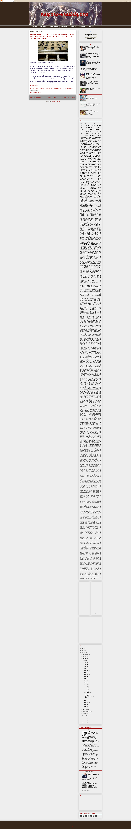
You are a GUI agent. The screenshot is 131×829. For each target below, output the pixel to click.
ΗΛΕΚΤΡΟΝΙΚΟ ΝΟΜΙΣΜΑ (94, 423)
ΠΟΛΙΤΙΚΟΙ (82, 222)
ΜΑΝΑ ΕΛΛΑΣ (96, 543)
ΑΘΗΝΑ (97, 495)
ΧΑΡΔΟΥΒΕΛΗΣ (84, 243)
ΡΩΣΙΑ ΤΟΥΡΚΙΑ (96, 210)
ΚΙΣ (89, 536)
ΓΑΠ (99, 169)
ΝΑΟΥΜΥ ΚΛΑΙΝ (94, 432)
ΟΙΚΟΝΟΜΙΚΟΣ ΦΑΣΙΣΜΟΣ (92, 370)
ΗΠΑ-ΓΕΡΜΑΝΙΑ (93, 309)
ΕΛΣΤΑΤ (99, 228)
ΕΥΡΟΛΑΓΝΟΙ (95, 527)
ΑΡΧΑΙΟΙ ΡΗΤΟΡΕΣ (86, 502)
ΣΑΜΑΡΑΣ (86, 170)
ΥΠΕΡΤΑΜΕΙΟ (82, 574)
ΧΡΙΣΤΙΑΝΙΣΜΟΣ (96, 577)
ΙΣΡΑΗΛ (89, 233)
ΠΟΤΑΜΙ (91, 228)
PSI (91, 408)
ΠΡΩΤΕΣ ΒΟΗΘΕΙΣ (85, 562)
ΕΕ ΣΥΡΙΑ (86, 516)
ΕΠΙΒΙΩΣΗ (90, 256)
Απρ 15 (86, 682)
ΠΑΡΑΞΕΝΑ (92, 481)
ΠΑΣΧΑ (96, 371)
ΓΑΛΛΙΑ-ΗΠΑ (88, 507)
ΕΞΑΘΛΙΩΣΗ (85, 307)
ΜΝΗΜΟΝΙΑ (90, 125)
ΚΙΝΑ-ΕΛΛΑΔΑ (84, 536)
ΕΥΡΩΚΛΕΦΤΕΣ (95, 528)
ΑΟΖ (85, 186)
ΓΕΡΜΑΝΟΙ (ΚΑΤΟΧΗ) (85, 258)
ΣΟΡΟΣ (99, 206)
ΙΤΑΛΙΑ (92, 206)
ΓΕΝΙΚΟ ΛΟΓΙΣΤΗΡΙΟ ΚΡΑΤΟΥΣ (94, 508)
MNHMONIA (85, 232)
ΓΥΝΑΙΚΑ (86, 511)
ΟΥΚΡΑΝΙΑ (94, 186)
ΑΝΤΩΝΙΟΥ (90, 500)
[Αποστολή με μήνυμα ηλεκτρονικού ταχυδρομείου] (31, 90)
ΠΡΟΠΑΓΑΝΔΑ (83, 440)
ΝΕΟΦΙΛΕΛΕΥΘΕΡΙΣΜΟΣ (90, 313)
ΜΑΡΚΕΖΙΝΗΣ (92, 351)
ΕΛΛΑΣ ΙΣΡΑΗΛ (83, 321)
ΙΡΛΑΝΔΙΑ (97, 532)
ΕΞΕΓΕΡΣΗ (91, 246)
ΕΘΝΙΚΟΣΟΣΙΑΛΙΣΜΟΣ (84, 517)
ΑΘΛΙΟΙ (85, 448)
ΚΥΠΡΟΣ (97, 127)
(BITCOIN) (90, 490)
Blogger (72, 826)
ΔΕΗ (84, 218)
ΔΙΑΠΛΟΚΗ (88, 414)
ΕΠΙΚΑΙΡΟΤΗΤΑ (84, 284)
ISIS (83, 379)
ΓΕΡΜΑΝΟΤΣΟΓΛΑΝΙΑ (85, 346)
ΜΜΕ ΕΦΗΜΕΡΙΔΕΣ (92, 329)
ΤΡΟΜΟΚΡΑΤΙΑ (97, 377)
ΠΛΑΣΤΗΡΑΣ (94, 373)
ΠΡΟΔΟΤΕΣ (85, 206)
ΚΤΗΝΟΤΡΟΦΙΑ (83, 541)
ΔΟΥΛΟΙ (92, 454)
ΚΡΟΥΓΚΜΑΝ (83, 393)
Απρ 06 (86, 691)
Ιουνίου (85, 656)
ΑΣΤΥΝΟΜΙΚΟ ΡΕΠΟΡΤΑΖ (94, 217)
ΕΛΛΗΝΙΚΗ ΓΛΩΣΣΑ (85, 388)
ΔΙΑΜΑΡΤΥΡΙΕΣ (89, 513)
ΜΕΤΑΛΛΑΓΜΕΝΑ (84, 369)
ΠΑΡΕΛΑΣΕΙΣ (96, 557)
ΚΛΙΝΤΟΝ (94, 326)
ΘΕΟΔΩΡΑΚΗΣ (97, 269)
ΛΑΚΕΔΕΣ (90, 393)
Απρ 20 (86, 672)
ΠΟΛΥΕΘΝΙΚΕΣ (90, 437)
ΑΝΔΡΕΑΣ (90, 497)
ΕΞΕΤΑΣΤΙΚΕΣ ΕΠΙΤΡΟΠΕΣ (92, 291)
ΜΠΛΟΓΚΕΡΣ (83, 397)
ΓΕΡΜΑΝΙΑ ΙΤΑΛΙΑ (85, 510)
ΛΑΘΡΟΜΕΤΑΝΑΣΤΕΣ (86, 178)
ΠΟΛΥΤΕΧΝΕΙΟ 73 (85, 484)
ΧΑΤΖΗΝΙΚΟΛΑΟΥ (84, 445)
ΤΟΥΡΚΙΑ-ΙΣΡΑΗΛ (96, 375)
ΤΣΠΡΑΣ (86, 572)
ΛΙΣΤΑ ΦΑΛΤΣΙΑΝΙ (95, 472)
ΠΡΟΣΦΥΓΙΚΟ (94, 209)
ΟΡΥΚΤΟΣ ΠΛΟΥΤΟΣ (88, 288)
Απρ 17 (86, 678)
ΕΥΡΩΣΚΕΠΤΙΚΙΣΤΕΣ (94, 389)
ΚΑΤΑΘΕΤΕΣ (83, 349)
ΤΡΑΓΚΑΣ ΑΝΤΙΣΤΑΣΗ (90, 244)
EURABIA (97, 343)
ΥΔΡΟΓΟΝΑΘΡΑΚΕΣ (86, 196)
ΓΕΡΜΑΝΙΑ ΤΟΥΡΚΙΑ (85, 320)
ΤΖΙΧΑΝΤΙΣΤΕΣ (95, 442)
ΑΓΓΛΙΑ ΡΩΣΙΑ (89, 495)
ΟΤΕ (100, 554)
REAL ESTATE (94, 220)
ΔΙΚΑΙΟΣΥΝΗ (43, 26)
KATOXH (90, 222)
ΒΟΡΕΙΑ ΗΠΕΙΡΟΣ (84, 451)
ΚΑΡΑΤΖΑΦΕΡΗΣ (84, 348)
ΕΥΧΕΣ (83, 324)
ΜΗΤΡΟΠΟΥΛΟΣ (83, 474)
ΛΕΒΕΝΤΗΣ (98, 393)
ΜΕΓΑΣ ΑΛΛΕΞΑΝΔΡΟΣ (87, 285)
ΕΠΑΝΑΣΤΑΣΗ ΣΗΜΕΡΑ (86, 251)
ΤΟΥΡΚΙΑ (82, 163)
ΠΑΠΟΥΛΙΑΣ (98, 330)
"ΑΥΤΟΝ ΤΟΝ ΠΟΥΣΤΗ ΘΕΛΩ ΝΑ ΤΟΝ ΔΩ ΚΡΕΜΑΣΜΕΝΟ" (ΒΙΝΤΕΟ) (92, 82)
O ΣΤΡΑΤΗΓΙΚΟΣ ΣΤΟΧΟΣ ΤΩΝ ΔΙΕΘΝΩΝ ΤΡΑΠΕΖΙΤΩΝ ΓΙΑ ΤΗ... (89, 695)
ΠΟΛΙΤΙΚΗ (73, 26)
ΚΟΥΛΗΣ (82, 294)
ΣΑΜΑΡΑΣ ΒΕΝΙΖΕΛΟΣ (93, 374)
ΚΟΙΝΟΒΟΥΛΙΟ (83, 281)
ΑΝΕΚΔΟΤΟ (98, 448)
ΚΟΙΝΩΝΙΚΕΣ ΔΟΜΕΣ (93, 537)
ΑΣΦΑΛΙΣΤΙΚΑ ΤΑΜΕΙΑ (92, 213)
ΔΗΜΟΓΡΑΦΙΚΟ (83, 360)
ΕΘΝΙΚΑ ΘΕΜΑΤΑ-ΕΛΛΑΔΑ (88, 771)
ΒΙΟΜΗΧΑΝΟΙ (96, 450)
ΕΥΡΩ (81, 204)
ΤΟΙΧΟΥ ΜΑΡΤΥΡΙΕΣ (84, 570)
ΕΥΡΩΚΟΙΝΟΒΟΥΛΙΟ (95, 464)
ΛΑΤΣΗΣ (95, 542)
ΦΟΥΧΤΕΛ (91, 316)
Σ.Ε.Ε (89, 485)
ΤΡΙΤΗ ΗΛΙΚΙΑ (92, 570)
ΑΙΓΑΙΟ (95, 248)
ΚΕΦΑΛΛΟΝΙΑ (96, 469)
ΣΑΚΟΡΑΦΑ (82, 567)
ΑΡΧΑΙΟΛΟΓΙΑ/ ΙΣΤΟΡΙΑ (88, 167)
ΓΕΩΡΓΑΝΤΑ (82, 453)
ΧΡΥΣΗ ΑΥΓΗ (93, 141)
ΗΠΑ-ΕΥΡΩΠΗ (94, 293)
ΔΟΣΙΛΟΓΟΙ (94, 382)
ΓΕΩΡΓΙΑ (96, 258)
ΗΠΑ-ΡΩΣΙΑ (83, 260)
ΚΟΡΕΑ (99, 246)
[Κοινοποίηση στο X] (34, 90)
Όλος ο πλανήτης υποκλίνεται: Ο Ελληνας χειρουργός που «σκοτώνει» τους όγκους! (93, 112)
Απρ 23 (86, 668)
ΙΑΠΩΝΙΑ (81, 532)
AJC (95, 490)
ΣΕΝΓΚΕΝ (82, 375)
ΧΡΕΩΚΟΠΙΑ (83, 246)
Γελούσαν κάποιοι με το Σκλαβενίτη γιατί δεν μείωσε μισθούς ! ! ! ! (92, 47)
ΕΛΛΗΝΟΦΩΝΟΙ (83, 461)
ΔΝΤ (81, 146)
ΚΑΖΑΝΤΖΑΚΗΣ (85, 335)
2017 (83, 652)
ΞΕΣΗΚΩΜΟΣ (83, 220)
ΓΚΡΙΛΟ (90, 359)
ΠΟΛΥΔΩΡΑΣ (83, 374)
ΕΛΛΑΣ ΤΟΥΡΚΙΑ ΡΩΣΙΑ (91, 521)
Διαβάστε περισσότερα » (35, 85)
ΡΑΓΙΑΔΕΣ (91, 352)
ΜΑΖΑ (94, 294)
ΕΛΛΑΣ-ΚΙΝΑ (92, 419)
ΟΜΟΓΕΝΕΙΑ (96, 476)
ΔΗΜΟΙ (88, 512)
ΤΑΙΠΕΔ (86, 152)
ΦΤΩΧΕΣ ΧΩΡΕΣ (83, 490)
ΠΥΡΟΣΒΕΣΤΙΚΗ (83, 563)
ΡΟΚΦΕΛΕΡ (98, 563)
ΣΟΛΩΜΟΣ (84, 568)
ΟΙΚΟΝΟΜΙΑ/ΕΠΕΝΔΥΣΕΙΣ (93, 151)
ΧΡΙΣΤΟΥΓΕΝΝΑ (91, 356)
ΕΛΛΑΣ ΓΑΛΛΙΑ (90, 417)
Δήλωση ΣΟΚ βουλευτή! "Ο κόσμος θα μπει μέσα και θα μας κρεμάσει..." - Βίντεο (93, 62)
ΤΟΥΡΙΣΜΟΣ (83, 355)
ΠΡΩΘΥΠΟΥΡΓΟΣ (84, 400)
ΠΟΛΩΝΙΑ (96, 439)
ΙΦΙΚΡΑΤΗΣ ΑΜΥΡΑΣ (93, 533)
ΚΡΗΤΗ (95, 311)
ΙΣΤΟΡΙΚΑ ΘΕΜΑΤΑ (86, 782)
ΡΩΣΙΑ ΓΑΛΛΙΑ (84, 564)
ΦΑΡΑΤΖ (96, 252)
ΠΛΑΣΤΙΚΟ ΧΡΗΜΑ (84, 559)
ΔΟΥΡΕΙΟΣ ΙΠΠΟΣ (89, 515)
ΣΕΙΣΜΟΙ (85, 276)
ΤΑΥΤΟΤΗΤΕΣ (95, 569)
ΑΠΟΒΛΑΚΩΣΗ (94, 410)
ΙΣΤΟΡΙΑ (89, 146)
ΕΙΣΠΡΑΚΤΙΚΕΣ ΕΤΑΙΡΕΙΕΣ (85, 518)
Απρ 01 (86, 706)
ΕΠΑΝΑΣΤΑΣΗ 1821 (87, 225)
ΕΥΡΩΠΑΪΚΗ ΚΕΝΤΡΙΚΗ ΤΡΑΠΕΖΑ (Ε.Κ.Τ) (90, 205)
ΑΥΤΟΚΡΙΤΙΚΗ (90, 503)
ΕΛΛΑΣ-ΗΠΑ (90, 306)
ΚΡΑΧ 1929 (95, 539)
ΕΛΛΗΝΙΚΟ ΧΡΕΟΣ (90, 145)
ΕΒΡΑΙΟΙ (96, 197)
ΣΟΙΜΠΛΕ (83, 173)
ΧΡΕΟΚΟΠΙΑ (83, 253)
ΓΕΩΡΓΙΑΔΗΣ (83, 382)
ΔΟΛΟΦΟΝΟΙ (87, 454)
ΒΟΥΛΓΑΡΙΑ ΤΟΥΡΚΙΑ (89, 506)
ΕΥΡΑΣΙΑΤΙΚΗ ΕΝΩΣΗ (84, 527)
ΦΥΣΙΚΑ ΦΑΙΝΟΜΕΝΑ (84, 575)
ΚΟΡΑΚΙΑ (98, 426)
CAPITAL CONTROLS (90, 272)
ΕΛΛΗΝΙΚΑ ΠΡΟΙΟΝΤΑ (95, 255)
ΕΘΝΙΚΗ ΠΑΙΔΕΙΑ (93, 166)
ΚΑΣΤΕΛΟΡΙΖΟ (88, 469)
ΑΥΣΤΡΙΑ (82, 411)
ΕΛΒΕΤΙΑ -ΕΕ (96, 518)
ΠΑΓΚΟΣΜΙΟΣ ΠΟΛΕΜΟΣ (88, 189)
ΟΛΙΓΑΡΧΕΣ (95, 433)
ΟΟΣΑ (81, 371)
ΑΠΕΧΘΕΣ (97, 449)
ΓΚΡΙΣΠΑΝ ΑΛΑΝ (95, 453)
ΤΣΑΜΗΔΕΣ (91, 489)
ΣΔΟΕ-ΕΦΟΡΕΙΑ (95, 485)
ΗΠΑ (85, 192)
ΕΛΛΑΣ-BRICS (93, 459)
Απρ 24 (86, 666)
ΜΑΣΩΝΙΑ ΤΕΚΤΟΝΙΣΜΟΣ (93, 428)
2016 (83, 715)
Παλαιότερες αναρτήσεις (68, 97)
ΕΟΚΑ (90, 461)
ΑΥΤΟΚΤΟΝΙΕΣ (89, 411)
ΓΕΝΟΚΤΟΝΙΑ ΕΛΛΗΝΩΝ (86, 290)
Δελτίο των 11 (85, 729)
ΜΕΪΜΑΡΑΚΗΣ (98, 546)
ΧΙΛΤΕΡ (89, 577)
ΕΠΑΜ (81, 422)
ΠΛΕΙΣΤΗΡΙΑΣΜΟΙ (85, 181)
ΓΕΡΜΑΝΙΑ (93, 214)
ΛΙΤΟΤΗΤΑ (90, 543)
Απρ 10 (86, 686)
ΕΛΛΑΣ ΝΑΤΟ (97, 362)
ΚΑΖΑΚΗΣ (94, 164)
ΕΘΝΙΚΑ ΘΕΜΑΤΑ (93, 129)
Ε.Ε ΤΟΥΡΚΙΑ (91, 361)
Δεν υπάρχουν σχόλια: (68, 88)
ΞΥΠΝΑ (97, 553)
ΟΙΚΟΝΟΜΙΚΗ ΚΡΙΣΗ (85, 252)
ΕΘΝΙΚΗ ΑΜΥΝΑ (54, 26)
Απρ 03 (86, 704)
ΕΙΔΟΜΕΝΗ (95, 517)
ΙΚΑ (83, 424)
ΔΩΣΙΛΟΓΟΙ (84, 133)
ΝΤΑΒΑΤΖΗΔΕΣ (84, 275)
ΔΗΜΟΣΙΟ (84, 236)
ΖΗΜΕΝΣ (84, 423)
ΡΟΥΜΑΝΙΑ (97, 484)
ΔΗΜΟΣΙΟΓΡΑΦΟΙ (87, 303)
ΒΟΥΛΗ (82, 227)
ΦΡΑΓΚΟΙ (97, 574)
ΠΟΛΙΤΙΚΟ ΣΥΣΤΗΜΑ (95, 436)
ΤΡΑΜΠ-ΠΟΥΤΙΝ (94, 405)
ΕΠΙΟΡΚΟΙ (87, 422)
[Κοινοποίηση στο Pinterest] (37, 90)
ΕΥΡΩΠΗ (96, 265)
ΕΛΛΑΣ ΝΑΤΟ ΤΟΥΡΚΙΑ (91, 458)
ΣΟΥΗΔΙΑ (90, 568)
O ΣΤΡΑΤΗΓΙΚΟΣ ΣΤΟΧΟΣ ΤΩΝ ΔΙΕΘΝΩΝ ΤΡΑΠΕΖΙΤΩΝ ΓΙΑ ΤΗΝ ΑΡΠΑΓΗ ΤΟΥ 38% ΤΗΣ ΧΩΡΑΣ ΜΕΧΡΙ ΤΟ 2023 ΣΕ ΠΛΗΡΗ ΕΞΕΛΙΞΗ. (52, 36)
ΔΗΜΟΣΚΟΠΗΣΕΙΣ (93, 282)
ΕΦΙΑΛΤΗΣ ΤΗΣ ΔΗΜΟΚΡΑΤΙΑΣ (89, 391)
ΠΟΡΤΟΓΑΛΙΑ (83, 298)
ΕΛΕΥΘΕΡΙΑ (96, 320)
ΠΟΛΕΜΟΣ (98, 482)
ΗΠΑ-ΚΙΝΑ (90, 324)
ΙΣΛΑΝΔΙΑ (98, 334)
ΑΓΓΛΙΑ (96, 225)
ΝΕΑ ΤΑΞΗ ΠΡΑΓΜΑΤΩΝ (95, 312)
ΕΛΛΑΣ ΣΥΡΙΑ (83, 419)
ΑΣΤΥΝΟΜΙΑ (83, 282)
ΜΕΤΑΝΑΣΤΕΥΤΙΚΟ (85, 286)
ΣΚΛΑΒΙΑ (82, 342)
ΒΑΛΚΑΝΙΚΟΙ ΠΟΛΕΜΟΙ (93, 380)
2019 (83, 648)
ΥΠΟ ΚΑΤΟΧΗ (94, 355)
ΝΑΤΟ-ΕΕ (95, 547)
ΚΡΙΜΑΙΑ (95, 328)
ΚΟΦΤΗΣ (91, 538)
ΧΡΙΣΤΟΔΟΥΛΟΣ (93, 406)
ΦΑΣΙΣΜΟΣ (90, 574)
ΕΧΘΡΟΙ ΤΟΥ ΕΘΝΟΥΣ (92, 466)
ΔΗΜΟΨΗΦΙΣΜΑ (84, 274)
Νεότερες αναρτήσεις (36, 97)
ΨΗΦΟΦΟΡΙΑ (82, 578)
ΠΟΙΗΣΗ (99, 275)
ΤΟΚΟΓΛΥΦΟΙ (37, 92)
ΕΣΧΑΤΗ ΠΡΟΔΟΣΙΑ (86, 366)
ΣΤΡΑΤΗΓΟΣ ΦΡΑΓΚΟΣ (93, 486)
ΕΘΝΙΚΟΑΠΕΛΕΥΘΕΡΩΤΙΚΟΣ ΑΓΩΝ (89, 200)
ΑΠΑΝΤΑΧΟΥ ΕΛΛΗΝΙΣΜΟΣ (90, 357)
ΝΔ (100, 329)
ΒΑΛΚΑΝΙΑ (82, 380)
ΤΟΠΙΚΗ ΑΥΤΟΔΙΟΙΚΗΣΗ (87, 242)
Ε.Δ (97, 211)
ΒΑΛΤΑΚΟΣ (97, 505)
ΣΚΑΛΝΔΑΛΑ (91, 402)
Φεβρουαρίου (86, 711)
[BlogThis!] (32, 90)
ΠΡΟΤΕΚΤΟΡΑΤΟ (84, 210)
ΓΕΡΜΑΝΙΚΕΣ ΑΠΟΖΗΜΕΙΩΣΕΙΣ (90, 155)
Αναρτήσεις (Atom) (56, 101)
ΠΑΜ (100, 480)
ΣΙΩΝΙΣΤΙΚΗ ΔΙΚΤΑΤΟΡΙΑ (93, 353)
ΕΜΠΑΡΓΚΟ (82, 523)
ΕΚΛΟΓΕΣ (98, 143)
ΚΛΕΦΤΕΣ (88, 470)
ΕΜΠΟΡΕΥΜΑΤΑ (97, 365)
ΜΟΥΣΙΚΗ (82, 431)
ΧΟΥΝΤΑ (92, 277)
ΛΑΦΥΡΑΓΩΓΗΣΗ (83, 543)
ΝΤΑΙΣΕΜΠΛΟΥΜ (83, 553)
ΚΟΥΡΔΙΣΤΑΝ (95, 368)
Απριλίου (85, 660)
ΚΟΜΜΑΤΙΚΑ (82, 538)
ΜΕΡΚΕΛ (94, 193)
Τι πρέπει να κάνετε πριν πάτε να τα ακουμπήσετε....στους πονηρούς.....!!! (93, 104)
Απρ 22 (86, 670)
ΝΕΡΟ (99, 351)
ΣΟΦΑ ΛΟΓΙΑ (82, 26)
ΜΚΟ (99, 261)
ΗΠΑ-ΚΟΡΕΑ (90, 467)
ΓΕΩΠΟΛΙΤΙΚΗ (83, 334)
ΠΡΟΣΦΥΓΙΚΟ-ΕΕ (89, 339)
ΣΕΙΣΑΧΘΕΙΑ (82, 486)
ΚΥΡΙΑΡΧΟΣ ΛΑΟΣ (86, 427)
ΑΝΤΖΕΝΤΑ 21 (83, 500)
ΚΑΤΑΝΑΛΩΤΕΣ (85, 368)
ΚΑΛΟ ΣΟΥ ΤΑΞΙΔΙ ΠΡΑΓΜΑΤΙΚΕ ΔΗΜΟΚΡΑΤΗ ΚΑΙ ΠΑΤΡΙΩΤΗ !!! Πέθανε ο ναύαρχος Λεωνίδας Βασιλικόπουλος (93, 76)
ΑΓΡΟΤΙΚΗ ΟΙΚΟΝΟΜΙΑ (88, 211)
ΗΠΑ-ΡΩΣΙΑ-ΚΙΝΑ (97, 366)
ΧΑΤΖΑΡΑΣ (82, 356)
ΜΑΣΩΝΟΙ (82, 544)
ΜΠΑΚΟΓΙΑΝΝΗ (94, 396)
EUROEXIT (90, 491)
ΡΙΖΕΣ (93, 563)
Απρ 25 (86, 664)
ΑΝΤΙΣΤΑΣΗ (34, 26)
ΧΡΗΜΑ (90, 343)
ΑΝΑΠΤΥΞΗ (90, 302)
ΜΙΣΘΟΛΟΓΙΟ (91, 474)
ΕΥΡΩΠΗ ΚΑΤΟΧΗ (96, 422)
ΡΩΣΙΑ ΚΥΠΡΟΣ (91, 564)
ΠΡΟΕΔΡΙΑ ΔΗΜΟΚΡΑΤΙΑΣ (90, 262)
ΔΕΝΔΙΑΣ (92, 511)
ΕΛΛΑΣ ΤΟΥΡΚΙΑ (85, 190)
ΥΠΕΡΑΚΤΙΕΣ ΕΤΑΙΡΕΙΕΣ (93, 573)
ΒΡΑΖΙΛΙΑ (97, 506)
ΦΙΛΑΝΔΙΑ (97, 489)
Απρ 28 (86, 662)
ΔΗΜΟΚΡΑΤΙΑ (83, 255)
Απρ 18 (86, 676)
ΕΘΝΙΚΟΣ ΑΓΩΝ (83, 456)
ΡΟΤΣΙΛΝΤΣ (91, 201)
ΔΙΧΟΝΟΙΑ (82, 515)
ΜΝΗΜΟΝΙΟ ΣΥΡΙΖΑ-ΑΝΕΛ (86, 338)
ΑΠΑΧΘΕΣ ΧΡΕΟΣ (92, 344)
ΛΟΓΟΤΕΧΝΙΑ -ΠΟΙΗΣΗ (95, 247)
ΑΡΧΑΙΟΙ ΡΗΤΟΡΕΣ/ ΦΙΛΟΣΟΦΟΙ (89, 249)
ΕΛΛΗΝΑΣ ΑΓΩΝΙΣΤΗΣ (94, 421)
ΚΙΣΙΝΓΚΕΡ (85, 270)
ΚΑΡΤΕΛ (81, 469)
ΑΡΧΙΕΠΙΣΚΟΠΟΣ (95, 502)
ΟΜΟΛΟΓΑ (82, 435)
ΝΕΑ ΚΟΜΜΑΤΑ (88, 548)
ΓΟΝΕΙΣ (81, 511)
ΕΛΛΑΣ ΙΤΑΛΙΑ (91, 384)
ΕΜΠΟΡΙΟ (82, 201)
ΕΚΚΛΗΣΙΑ (91, 304)
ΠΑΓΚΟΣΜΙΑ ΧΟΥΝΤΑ (87, 479)
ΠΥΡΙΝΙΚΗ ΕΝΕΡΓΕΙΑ (95, 400)
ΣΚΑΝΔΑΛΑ (86, 160)
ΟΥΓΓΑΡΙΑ (88, 371)
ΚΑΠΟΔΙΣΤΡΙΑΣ (83, 311)
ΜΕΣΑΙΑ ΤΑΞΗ (96, 544)
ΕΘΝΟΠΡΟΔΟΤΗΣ (92, 456)
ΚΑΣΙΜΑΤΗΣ (83, 326)
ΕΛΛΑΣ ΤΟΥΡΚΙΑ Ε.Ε (92, 387)
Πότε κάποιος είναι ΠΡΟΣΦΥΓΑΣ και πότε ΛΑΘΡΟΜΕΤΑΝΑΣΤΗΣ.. (92, 97)
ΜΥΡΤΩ (90, 547)
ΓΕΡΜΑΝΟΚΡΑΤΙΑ (95, 510)
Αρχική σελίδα (52, 97)
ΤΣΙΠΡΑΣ (94, 192)
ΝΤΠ (92, 275)
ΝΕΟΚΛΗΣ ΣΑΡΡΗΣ (97, 549)
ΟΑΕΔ (81, 554)
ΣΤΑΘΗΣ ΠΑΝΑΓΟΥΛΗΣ (85, 569)
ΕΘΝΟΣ (84, 247)
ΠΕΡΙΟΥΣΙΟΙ (83, 399)
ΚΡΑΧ (87, 471)
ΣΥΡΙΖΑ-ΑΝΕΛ (83, 277)
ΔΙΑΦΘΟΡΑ (96, 414)
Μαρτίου (85, 709)
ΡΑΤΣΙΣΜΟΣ (83, 238)
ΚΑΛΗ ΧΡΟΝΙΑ (95, 424)
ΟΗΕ (83, 370)
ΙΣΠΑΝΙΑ (89, 392)
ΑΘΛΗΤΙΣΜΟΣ (83, 496)
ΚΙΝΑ (84, 234)
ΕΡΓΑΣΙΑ (94, 173)
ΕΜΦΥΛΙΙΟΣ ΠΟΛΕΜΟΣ (90, 523)
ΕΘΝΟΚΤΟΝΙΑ (90, 415)
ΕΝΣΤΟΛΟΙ (98, 306)
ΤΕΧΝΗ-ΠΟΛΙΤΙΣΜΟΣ (85, 442)
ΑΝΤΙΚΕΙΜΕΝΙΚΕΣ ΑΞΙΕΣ (87, 449)
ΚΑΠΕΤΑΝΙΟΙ (96, 392)
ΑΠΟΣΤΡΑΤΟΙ (83, 199)
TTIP (97, 279)
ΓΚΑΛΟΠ (88, 453)
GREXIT (91, 279)
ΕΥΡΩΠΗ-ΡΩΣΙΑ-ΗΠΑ (96, 322)
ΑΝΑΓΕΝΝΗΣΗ (91, 448)
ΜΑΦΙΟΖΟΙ (88, 544)
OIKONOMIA (95, 317)
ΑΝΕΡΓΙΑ (98, 356)
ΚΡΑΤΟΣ (81, 471)
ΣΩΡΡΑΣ (88, 375)
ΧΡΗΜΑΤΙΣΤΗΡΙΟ (94, 300)
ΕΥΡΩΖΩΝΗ (93, 195)
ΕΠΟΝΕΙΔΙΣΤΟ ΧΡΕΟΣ (93, 526)
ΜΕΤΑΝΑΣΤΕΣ (96, 158)
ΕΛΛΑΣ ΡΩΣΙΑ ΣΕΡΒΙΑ (93, 418)
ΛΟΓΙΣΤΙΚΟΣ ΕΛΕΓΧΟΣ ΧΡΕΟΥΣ (90, 395)
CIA (100, 406)
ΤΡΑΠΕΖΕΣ (91, 26)
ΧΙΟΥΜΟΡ (82, 333)
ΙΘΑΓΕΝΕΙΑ (92, 532)
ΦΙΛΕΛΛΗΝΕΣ (83, 406)
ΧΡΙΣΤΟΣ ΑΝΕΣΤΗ (91, 378)
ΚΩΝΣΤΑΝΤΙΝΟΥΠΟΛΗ (84, 472)
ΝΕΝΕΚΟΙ (97, 397)
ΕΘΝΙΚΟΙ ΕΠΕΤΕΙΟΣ (94, 455)
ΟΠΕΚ (96, 554)
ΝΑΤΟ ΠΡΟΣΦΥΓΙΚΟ (96, 369)
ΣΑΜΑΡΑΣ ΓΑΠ (89, 567)
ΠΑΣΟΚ (85, 229)
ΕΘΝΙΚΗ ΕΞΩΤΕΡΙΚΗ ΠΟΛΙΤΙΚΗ (90, 203)
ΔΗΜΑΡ (97, 359)
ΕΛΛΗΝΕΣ (95, 274)
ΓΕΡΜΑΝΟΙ (83, 137)
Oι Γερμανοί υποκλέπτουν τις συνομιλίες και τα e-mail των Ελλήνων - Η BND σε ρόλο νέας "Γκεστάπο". (93, 55)
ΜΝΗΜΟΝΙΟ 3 (83, 396)
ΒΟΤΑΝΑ (97, 318)
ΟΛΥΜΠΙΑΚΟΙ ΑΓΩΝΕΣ (88, 554)
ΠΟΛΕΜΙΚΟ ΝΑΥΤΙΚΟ (92, 239)
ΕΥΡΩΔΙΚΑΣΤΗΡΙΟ (83, 528)
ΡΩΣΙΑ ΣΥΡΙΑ (95, 340)
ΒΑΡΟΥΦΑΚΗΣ (83, 230)
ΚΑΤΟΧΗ (83, 127)
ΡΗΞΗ (89, 563)
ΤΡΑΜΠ (82, 217)
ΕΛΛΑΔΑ (82, 213)
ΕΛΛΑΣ (98, 181)
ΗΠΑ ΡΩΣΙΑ (91, 334)
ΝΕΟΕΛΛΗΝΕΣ (88, 549)
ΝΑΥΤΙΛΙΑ (90, 397)
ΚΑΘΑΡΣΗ (97, 467)
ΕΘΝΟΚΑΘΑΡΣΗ (84, 383)
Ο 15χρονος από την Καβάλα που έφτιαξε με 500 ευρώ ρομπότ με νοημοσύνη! (88, 69)
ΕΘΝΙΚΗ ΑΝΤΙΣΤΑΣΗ (88, 208)
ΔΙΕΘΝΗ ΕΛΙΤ (83, 361)
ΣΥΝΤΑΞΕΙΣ (83, 140)
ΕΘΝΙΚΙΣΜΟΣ (84, 455)
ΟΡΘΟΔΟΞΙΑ (95, 297)
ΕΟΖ (84, 256)
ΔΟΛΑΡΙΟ (82, 415)
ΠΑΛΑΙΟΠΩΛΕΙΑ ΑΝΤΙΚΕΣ (92, 480)
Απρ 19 (86, 674)
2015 (83, 718)
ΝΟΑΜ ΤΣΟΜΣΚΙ (84, 297)
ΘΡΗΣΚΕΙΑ (83, 193)
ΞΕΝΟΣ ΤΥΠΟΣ (91, 553)
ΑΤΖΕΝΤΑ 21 (82, 503)
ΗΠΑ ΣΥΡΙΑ (89, 531)
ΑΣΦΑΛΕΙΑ (82, 450)
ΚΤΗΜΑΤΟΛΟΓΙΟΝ (95, 471)
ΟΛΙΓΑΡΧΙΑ (90, 476)
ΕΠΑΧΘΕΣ (97, 461)
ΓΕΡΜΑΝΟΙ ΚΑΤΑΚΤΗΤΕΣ (88, 413)
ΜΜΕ (94, 140)
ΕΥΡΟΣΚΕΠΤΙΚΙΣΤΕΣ (84, 464)
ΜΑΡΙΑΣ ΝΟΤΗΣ (84, 237)
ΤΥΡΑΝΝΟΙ (92, 572)
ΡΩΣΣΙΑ (85, 441)
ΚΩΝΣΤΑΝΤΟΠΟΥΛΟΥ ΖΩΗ (87, 261)
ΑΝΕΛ (97, 497)
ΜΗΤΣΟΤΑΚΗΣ (83, 312)
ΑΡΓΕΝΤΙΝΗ (83, 359)
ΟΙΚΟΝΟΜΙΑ (64, 26)
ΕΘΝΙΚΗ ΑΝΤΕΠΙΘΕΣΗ (87, 280)
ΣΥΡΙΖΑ (89, 197)
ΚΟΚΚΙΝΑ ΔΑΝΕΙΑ (93, 260)
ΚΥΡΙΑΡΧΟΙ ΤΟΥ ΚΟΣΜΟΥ (93, 541)
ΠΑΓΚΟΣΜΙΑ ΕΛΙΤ (85, 315)
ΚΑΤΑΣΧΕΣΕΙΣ (84, 179)
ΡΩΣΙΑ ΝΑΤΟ (84, 266)
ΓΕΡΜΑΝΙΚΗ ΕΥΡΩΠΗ (87, 169)
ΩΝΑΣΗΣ (88, 578)
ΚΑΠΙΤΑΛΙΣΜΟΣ (83, 426)
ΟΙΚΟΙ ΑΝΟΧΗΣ (97, 286)
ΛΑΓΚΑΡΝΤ (82, 329)
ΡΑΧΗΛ (88, 340)
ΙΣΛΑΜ (85, 183)
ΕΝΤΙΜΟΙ (99, 523)
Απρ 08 (86, 689)
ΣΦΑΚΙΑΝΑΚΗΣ (90, 404)
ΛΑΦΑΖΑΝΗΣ (96, 427)
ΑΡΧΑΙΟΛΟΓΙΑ (94, 229)
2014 (83, 720)
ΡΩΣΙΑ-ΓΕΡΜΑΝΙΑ (86, 331)
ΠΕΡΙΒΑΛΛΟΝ (83, 373)
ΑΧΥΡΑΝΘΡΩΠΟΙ (89, 505)
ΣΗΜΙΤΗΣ (82, 263)
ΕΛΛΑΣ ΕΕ (82, 521)
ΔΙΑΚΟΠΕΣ (82, 513)
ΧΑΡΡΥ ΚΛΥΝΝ (94, 257)
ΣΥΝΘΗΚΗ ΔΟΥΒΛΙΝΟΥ (85, 487)
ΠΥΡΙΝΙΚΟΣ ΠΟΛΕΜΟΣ (94, 562)
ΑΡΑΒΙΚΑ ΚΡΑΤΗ (89, 501)
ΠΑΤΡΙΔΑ (95, 237)
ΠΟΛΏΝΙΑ (92, 559)
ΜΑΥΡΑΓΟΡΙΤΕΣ (94, 337)
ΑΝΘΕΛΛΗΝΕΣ (97, 234)
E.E (89, 234)
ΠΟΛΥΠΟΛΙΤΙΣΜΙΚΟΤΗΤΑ (86, 439)
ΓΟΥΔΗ (81, 454)
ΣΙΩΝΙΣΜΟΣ (91, 263)
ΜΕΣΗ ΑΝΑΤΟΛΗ (90, 546)
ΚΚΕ (92, 536)
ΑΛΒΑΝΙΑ (94, 253)
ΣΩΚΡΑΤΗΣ (96, 487)
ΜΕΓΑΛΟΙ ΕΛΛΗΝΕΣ (85, 430)
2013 (83, 722)
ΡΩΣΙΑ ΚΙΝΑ (82, 485)
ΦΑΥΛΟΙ (83, 378)
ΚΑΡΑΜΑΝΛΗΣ (94, 347)
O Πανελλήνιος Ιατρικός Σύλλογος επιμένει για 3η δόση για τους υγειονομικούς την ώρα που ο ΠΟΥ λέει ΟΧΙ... (93, 776)
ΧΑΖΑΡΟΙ (94, 575)
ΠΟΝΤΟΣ (84, 352)
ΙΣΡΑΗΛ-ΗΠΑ (82, 533)
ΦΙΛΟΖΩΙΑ (82, 444)
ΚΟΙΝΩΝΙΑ (97, 190)
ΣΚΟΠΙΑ (99, 263)
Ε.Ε (99, 123)
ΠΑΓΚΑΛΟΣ (90, 330)
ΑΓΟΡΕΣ (82, 195)
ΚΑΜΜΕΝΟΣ (97, 137)
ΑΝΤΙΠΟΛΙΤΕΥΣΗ (84, 410)
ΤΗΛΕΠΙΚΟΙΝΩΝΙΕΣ (84, 489)
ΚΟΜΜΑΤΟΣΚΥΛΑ (84, 328)
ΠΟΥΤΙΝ (94, 152)
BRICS (99, 378)
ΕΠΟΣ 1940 (96, 308)
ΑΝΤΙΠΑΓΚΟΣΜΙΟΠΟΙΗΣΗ (93, 333)
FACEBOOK (96, 491)
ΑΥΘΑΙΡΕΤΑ (89, 450)
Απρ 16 (86, 680)
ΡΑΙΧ (83, 401)
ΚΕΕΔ (92, 335)
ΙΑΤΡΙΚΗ (86, 532)
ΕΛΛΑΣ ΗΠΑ (89, 362)
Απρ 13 (86, 684)
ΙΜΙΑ (87, 424)
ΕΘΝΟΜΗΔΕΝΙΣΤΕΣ (96, 224)
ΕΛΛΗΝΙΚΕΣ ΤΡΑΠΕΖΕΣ (95, 321)
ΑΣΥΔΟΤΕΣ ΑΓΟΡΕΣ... (90, 289)
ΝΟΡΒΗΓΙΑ (91, 552)
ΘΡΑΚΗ (99, 201)
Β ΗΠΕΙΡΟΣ (98, 411)
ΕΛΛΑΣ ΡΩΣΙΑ (92, 204)
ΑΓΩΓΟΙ (82, 318)
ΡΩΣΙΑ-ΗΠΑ (83, 241)
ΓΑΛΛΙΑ (82, 214)
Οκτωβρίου (86, 654)
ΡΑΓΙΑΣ (91, 484)
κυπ (92, 578)
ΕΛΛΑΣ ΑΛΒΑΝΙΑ (94, 236)
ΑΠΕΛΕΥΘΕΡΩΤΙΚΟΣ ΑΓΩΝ (90, 219)
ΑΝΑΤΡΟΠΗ (89, 318)
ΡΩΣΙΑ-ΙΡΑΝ (98, 564)
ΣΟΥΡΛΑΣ (97, 568)
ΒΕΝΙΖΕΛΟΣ (87, 157)
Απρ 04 (86, 702)
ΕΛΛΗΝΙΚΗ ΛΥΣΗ (94, 522)
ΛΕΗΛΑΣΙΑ (82, 428)
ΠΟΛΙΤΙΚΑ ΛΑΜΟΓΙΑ (96, 270)
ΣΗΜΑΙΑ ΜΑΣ (94, 276)
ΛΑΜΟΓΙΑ (83, 141)
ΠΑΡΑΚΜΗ (90, 557)
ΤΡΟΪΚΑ (82, 149)
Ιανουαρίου (86, 713)
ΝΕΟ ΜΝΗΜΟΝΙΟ (95, 149)
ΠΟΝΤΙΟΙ (95, 399)
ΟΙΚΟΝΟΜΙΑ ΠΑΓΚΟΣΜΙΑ (94, 227)
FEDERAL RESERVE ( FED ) (85, 492)
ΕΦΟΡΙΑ (97, 133)
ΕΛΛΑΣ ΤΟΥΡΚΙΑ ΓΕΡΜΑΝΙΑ (90, 364)
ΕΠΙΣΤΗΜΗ (82, 526)
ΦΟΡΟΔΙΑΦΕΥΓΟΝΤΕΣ (93, 444)
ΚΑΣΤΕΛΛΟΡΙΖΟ (95, 348)
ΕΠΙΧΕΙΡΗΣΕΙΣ (83, 293)
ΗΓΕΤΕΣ (82, 309)
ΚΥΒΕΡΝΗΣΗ (97, 184)
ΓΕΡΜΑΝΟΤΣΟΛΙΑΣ (94, 451)
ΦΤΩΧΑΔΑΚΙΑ (83, 343)
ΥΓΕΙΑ (82, 166)
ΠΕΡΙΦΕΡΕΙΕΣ (95, 558)
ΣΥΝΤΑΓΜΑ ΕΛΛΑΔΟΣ (95, 230)
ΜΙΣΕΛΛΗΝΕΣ (84, 547)
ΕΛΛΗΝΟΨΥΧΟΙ (85, 322)
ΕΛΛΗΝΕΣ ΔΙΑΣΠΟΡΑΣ (85, 365)
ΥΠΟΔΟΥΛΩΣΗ (95, 331)
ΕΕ (100, 454)
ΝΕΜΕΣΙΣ (95, 548)
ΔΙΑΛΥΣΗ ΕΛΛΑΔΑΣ (94, 360)
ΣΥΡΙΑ (84, 228)
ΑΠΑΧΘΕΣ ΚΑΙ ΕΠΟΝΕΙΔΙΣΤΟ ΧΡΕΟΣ (90, 171)
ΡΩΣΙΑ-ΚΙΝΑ (92, 298)
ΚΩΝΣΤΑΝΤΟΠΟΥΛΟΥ (84, 542)
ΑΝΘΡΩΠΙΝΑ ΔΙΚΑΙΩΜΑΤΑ (93, 409)
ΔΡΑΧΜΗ (92, 238)
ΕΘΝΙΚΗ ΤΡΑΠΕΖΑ (95, 516)
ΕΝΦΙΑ (89, 218)
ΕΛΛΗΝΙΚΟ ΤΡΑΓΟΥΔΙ (93, 460)
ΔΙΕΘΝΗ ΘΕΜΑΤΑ (87, 187)
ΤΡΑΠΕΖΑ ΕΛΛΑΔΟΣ (86, 377)
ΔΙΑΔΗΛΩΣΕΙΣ (96, 512)
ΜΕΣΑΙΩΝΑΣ (82, 546)
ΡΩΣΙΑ (94, 148)
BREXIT (84, 279)
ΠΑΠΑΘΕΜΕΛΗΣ (84, 481)
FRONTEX (89, 446)
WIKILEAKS (83, 302)
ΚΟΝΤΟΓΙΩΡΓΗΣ (95, 470)
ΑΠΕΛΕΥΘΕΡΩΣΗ (86, 265)
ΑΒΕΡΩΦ (81, 495)
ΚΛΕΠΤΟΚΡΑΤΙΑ (94, 284)
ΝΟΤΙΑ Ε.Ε (97, 552)
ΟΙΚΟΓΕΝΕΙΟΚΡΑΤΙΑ (85, 433)
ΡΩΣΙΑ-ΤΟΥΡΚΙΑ (94, 241)
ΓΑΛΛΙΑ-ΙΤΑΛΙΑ (96, 507)
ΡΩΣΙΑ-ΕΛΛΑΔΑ (90, 401)
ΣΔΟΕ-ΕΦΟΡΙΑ (84, 184)
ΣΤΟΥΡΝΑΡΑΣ (83, 215)
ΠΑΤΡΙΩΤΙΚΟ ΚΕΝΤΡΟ (85, 558)
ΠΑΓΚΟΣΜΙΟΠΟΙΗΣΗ (86, 154)
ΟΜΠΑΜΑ (83, 330)
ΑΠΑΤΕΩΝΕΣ (96, 379)
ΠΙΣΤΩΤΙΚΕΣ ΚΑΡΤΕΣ (90, 482)
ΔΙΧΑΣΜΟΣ (97, 513)
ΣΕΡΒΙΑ (99, 288)
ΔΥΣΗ (97, 454)
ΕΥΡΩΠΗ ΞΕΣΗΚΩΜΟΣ (85, 465)
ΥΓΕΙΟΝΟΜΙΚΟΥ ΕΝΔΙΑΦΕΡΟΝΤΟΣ (92, 271)
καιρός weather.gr (85, 613)
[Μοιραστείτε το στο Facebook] (35, 90)
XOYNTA (95, 446)
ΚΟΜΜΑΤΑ (91, 426)
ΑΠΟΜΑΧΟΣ (82, 501)
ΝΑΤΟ (95, 281)
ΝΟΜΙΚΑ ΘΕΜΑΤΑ (83, 552)
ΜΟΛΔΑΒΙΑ (95, 430)
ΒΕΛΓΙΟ (81, 506)
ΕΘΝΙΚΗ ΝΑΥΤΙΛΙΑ (96, 243)
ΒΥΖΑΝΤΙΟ (82, 507)
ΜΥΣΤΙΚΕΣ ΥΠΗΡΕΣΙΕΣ (90, 475)
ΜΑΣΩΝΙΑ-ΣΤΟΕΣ (94, 215)
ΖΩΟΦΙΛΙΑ (82, 392)
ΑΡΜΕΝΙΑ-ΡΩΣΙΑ (97, 501)
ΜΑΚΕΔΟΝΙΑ (86, 248)
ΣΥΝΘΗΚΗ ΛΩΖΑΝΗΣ (94, 441)
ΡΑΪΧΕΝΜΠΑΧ (92, 440)
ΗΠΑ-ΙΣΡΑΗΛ (96, 531)
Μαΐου (84, 658)
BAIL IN (99, 277)
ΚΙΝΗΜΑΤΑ (82, 470)
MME (81, 344)
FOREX (94, 492)
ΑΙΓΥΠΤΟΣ (88, 379)
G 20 (98, 492)
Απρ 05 (86, 700)
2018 (83, 650)
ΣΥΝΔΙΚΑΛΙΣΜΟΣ (93, 342)
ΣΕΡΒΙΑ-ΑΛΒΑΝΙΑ (97, 567)
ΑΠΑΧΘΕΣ (97, 500)
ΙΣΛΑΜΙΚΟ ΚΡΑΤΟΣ (94, 325)
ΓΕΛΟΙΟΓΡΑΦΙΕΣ (83, 508)
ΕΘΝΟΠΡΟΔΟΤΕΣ (90, 135)
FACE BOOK (85, 408)
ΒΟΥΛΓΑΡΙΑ (98, 302)
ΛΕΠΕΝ (96, 251)
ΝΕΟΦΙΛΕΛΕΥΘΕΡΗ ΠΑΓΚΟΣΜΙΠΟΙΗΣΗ (89, 295)
